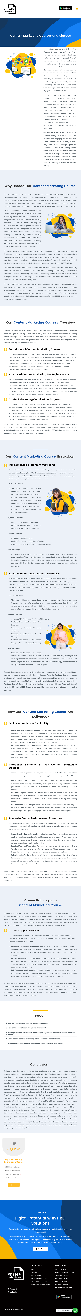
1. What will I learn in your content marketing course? (27, 1023)
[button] (40, 1023)
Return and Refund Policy (40, 1284)
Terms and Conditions (39, 1281)
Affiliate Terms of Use (39, 1278)
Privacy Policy (36, 1275)
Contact (34, 1273)
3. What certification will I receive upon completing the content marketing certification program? (40, 1033)
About (33, 1269)
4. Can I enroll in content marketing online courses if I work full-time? (33, 1039)
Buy (13, 1185)
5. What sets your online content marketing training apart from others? (34, 1043)
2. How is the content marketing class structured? (26, 1028)
